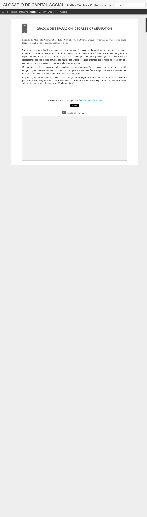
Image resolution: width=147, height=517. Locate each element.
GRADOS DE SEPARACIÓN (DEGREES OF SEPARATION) (75, 28)
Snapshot (52, 11)
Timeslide (62, 11)
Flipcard (13, 11)
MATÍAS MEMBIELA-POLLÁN (88, 100)
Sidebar (42, 11)
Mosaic (33, 11)
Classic (4, 11)
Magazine (23, 11)
